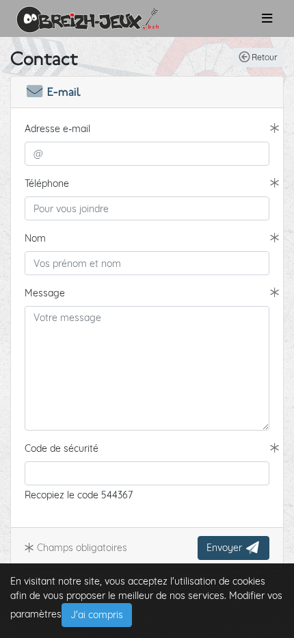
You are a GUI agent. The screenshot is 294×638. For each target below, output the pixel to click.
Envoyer (225, 547)
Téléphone (47, 183)
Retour (264, 57)
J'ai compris (96, 615)
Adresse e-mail (57, 129)
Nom (35, 238)
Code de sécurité (61, 448)
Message (45, 293)
